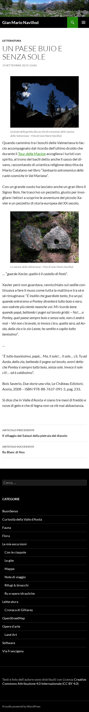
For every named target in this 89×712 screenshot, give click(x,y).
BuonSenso (10, 511)
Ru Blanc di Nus (18, 449)
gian (33, 65)
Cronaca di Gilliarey (19, 610)
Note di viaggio (15, 577)
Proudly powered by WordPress (21, 706)
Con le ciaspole (15, 552)
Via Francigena (13, 651)
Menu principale (83, 22)
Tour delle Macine (32, 153)
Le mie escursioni (14, 544)
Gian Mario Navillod (20, 22)
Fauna (6, 527)
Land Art (11, 635)
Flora (6, 536)
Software (8, 643)
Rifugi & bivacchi (17, 585)
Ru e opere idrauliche (20, 593)
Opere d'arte (11, 626)
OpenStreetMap (13, 618)
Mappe (9, 569)
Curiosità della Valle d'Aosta (22, 519)
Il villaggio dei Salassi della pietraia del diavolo (34, 433)
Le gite (9, 560)
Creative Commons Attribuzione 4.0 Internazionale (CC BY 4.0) (44, 681)
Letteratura (11, 40)
